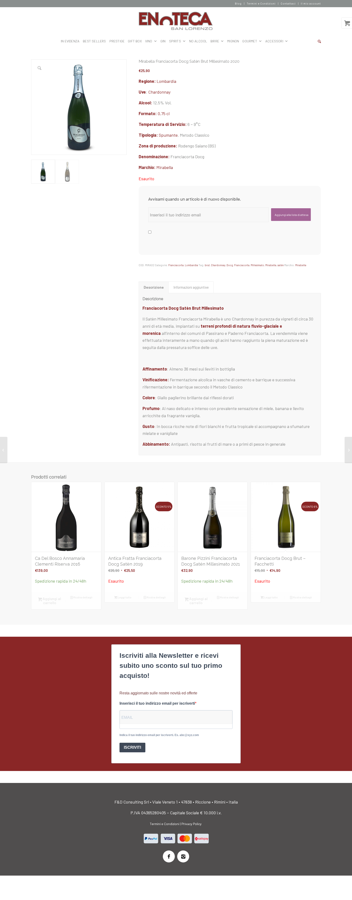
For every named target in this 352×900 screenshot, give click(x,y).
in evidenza (70, 41)
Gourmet (249, 41)
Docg (230, 265)
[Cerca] (319, 41)
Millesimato (257, 265)
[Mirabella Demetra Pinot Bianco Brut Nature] (348, 450)
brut (207, 265)
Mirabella (164, 167)
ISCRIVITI (132, 747)
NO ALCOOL (198, 41)
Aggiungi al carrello (51, 600)
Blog (238, 3)
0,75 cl (164, 113)
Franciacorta (176, 265)
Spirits (175, 41)
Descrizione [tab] (154, 287)
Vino (148, 41)
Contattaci (288, 3)
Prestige (117, 41)
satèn (281, 265)
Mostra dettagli (82, 597)
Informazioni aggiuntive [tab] (191, 287)
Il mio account (311, 3)
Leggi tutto (124, 597)
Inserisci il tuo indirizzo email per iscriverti (157, 703)
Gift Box (135, 41)
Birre (214, 41)
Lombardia (166, 81)
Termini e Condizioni (261, 3)
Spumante (168, 135)
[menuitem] (238, 3)
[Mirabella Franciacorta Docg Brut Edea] (3, 450)
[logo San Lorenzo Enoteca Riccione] (176, 21)
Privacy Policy (192, 824)
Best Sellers (94, 41)
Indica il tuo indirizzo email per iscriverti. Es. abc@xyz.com (159, 735)
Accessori (274, 41)
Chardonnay (159, 92)
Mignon (233, 41)
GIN (163, 41)
